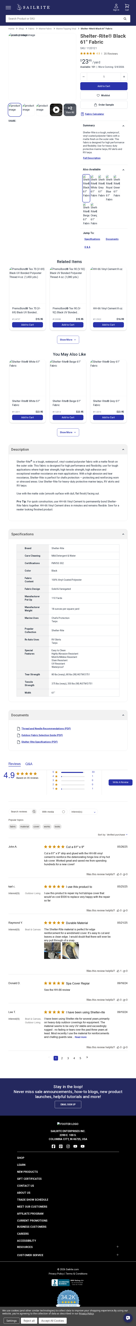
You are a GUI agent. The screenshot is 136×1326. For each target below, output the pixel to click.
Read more (81, 1037)
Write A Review (120, 782)
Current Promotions (32, 1220)
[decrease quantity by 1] (83, 77)
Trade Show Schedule (32, 1199)
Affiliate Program (30, 1213)
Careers (23, 1233)
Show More (66, 339)
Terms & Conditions (76, 1273)
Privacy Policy (56, 1273)
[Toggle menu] (10, 7)
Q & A (87, 247)
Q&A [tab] (28, 764)
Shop (20, 1157)
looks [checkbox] (57, 826)
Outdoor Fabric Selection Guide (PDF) (42, 735)
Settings (11, 1321)
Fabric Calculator (94, 114)
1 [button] (56, 1058)
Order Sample (106, 104)
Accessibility (26, 1240)
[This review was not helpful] (124, 874)
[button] (14, 110)
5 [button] (80, 1058)
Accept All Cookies (52, 1321)
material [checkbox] (24, 826)
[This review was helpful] (118, 874)
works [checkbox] (47, 826)
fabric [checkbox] (13, 826)
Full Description (92, 158)
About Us (23, 1192)
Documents (112, 239)
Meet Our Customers (32, 1206)
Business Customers (31, 1226)
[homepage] (33, 7)
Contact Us (25, 1185)
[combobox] (83, 812)
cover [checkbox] (36, 826)
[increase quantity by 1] (124, 77)
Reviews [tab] (14, 764)
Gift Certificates (29, 1178)
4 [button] (74, 1058)
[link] (86, 186)
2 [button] (62, 1058)
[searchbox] (20, 811)
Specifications (92, 239)
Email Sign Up (68, 1104)
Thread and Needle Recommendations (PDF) (46, 728)
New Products (27, 1171)
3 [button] (68, 1058)
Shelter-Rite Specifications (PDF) (39, 742)
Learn (21, 1164)
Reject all (29, 1321)
